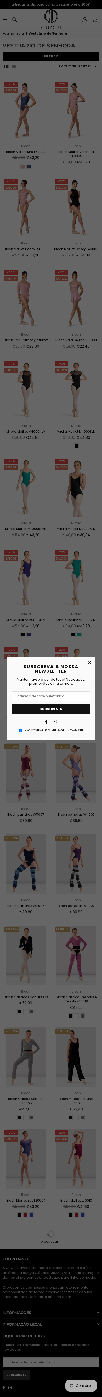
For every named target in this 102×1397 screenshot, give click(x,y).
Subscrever (51, 708)
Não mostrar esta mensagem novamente (53, 730)
